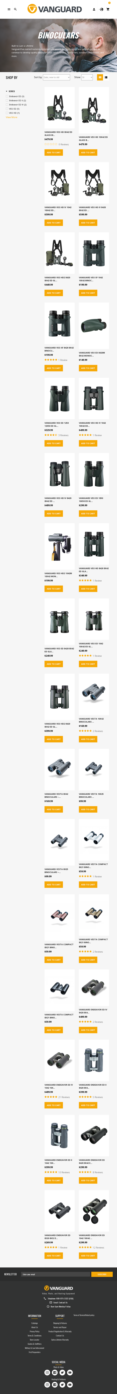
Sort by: (38, 77)
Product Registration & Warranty (60, 1331)
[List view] (106, 77)
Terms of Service (79, 1314)
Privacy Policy (34, 1331)
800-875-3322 (62, 1298)
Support (60, 1316)
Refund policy (89, 1314)
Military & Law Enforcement (34, 1347)
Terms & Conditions (34, 1335)
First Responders (34, 1352)
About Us (34, 1327)
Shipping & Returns (60, 1323)
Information (34, 1316)
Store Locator (34, 1339)
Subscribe (102, 1274)
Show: (77, 77)
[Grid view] (100, 77)
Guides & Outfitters (34, 1343)
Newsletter (10, 1274)
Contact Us (63, 1302)
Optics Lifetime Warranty (60, 1339)
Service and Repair (59, 1327)
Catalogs (34, 1323)
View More (11, 117)
